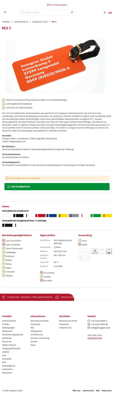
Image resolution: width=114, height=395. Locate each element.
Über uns (76, 390)
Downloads (35, 324)
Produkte (7, 316)
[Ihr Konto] (105, 12)
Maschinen (7, 341)
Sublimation (7, 369)
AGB (98, 390)
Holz (4, 355)
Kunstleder (7, 359)
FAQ (32, 328)
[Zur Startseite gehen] (57, 4)
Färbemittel (7, 331)
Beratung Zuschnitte (40, 321)
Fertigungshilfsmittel (11, 348)
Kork (4, 362)
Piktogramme (36, 331)
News (33, 345)
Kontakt (34, 341)
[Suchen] (72, 12)
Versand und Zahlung (40, 338)
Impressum (107, 390)
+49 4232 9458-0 (99, 321)
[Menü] (5, 12)
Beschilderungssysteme (12, 335)
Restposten (7, 373)
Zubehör (5, 352)
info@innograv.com (100, 327)
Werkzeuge (7, 338)
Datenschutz (88, 390)
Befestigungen (8, 328)
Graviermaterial (9, 321)
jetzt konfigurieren (20, 186)
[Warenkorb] (110, 12)
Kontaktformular (95, 338)
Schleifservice (37, 335)
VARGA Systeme (9, 345)
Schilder (5, 324)
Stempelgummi (8, 366)
